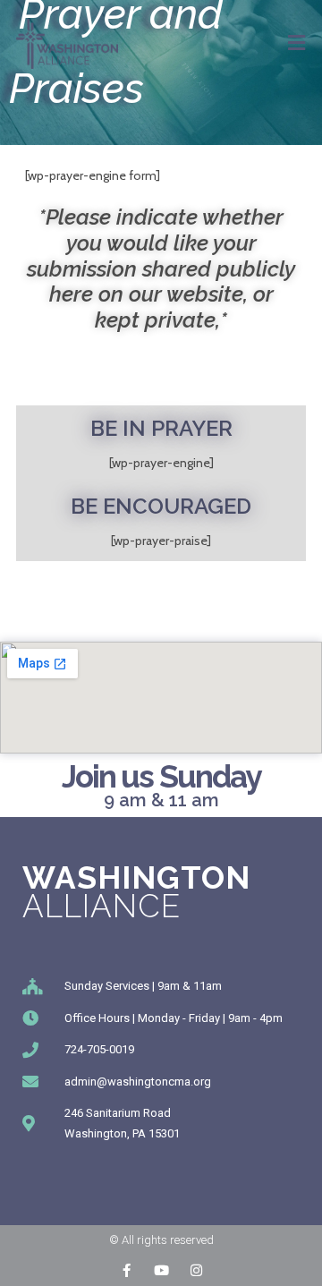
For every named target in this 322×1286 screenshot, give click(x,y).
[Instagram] (196, 1270)
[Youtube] (161, 1270)
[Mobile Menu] (297, 43)
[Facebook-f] (126, 1270)
